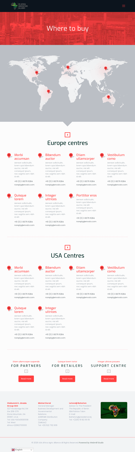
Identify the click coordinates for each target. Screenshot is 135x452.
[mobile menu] (123, 6)
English (18, 450)
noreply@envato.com (24, 184)
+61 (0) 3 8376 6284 (23, 181)
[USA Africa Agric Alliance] (20, 6)
